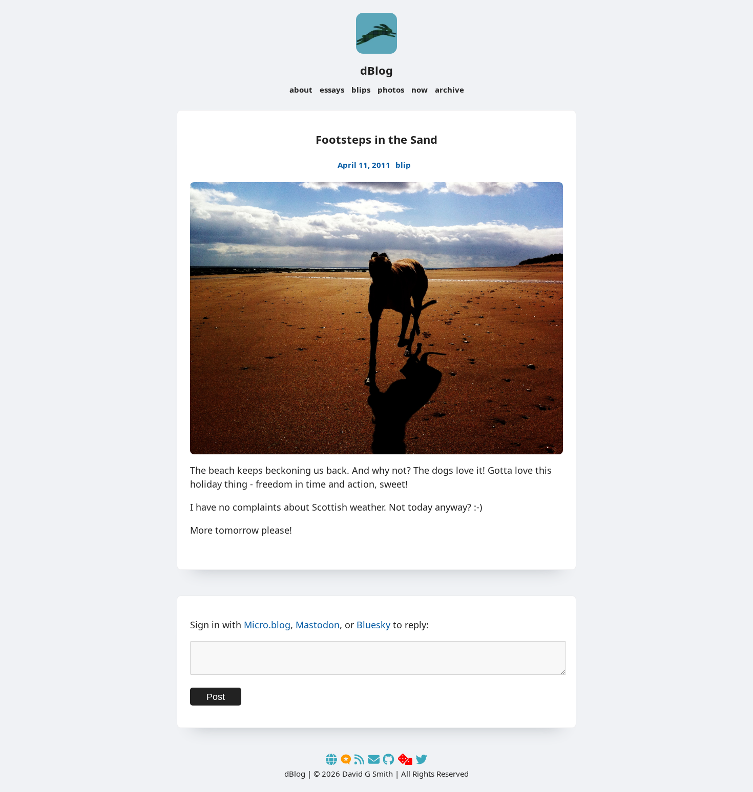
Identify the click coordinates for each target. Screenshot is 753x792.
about (300, 89)
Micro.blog (267, 625)
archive (449, 89)
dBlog (376, 70)
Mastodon (318, 625)
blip (403, 165)
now (419, 89)
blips (360, 89)
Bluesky (373, 625)
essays (332, 89)
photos (391, 89)
